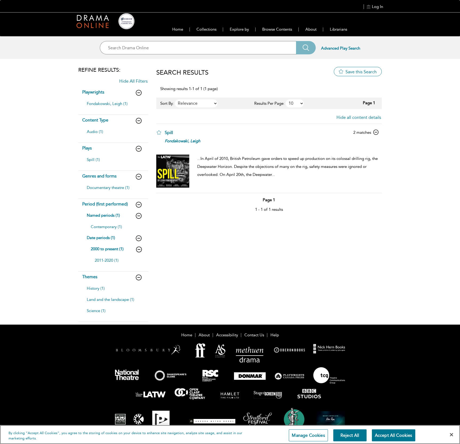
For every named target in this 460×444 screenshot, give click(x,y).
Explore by (239, 29)
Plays (87, 148)
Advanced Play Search (340, 48)
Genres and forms (99, 176)
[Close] (451, 435)
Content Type (95, 120)
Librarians (338, 29)
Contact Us (254, 335)
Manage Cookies (308, 435)
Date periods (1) (101, 237)
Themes (89, 276)
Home (177, 29)
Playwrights (93, 92)
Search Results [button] (182, 72)
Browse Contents (277, 29)
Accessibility (227, 335)
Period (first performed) (105, 204)
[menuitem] (112, 106)
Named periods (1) (103, 215)
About (311, 29)
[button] (159, 132)
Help (274, 335)
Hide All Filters (133, 81)
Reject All (349, 435)
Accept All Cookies (393, 435)
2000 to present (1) (107, 249)
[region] (230, 434)
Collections (206, 29)
